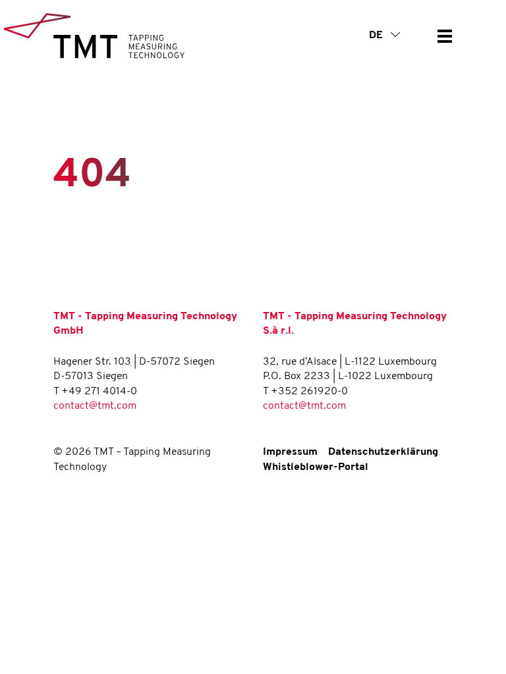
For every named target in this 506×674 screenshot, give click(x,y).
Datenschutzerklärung (383, 452)
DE (377, 35)
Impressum (290, 452)
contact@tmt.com (94, 406)
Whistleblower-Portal (315, 467)
